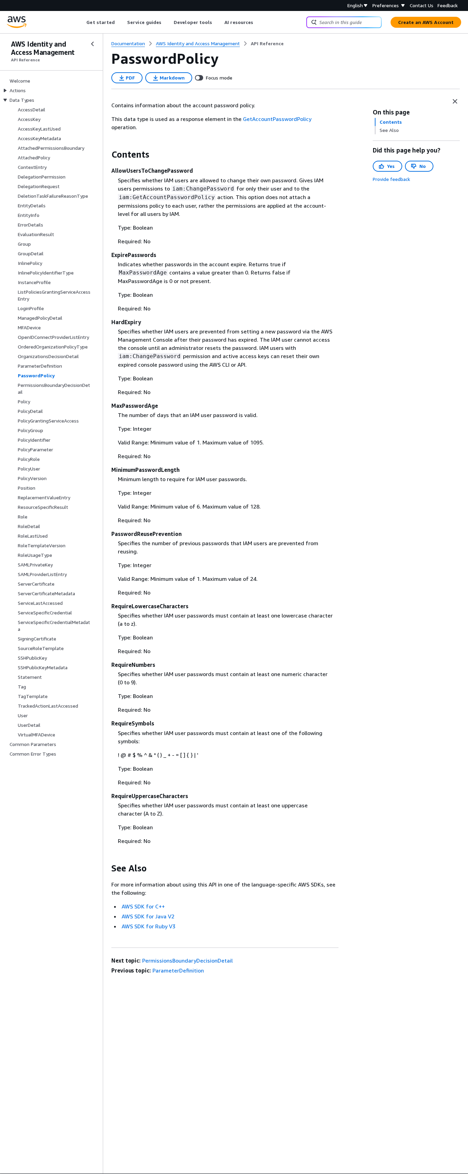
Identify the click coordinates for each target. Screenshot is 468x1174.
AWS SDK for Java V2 (148, 916)
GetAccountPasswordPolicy (277, 118)
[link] (267, 43)
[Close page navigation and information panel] (455, 101)
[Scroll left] (81, 22)
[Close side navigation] (92, 43)
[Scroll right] (258, 22)
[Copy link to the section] (106, 154)
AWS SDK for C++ (143, 906)
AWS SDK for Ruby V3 (148, 926)
